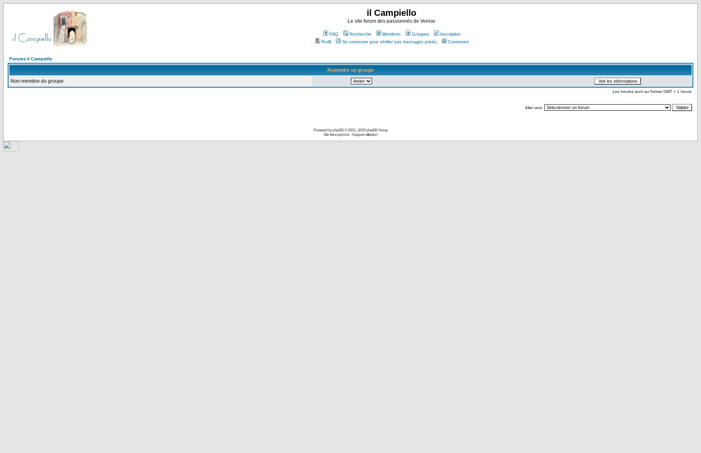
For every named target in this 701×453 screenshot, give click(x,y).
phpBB (338, 130)
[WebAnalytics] (11, 149)
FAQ (333, 34)
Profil (326, 41)
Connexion (458, 41)
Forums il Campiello (30, 58)
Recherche (360, 34)
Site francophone (336, 134)
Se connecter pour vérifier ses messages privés (389, 41)
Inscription (450, 34)
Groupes (420, 34)
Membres (391, 34)
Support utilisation (365, 134)
